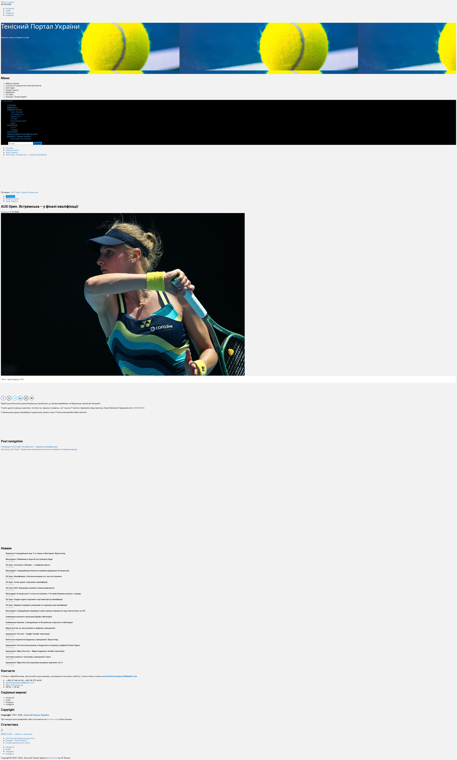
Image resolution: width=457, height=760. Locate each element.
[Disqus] (228, 480)
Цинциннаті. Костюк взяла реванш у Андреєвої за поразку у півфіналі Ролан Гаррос (43, 645)
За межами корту (18, 121)
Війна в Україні (12, 83)
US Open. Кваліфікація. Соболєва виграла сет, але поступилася (34, 576)
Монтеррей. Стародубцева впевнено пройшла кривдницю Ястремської (37, 571)
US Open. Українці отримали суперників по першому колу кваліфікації (36, 605)
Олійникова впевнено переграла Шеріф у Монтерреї (29, 617)
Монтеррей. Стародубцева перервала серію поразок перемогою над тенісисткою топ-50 (45, 611)
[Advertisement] (72, 57)
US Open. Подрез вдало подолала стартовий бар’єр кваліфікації (34, 599)
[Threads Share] (26, 398)
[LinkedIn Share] (20, 398)
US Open (9, 94)
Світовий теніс (17, 114)
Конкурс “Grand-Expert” (16, 97)
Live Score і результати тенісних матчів (23, 85)
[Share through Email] (32, 398)
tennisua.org (51, 719)
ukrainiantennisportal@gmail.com (20, 682)
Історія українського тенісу (18, 742)
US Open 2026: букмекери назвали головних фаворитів (30, 588)
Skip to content (7, 2)
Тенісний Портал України (40, 26)
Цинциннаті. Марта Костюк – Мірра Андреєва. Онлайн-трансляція (35, 651)
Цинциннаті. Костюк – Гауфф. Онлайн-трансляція (28, 634)
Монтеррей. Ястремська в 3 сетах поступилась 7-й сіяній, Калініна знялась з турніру (43, 594)
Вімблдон (10, 92)
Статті (13, 127)
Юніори (13, 118)
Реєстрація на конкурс (20, 138)
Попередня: (29, 447)
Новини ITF (15, 116)
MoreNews (53, 757)
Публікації (12, 125)
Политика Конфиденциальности (20, 738)
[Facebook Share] (3, 398)
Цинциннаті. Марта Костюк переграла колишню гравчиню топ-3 (34, 663)
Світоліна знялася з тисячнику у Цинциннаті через (28, 657)
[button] (7, 101)
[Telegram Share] (14, 398)
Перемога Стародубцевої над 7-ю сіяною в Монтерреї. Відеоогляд (35, 553)
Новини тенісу (14, 110)
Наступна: (39, 449)
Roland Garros (12, 90)
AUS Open (10, 88)
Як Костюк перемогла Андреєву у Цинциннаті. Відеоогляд (32, 640)
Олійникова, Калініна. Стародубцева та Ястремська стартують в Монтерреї (39, 622)
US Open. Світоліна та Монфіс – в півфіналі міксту (28, 565)
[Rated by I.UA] (6, 731)
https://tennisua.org (14, 684)
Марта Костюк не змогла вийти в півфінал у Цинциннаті (30, 628)
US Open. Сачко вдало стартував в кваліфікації (26, 582)
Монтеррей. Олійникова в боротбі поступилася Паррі (29, 559)
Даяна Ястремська (29, 192)
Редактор (5, 211)
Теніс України (16, 112)
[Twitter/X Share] (9, 398)
